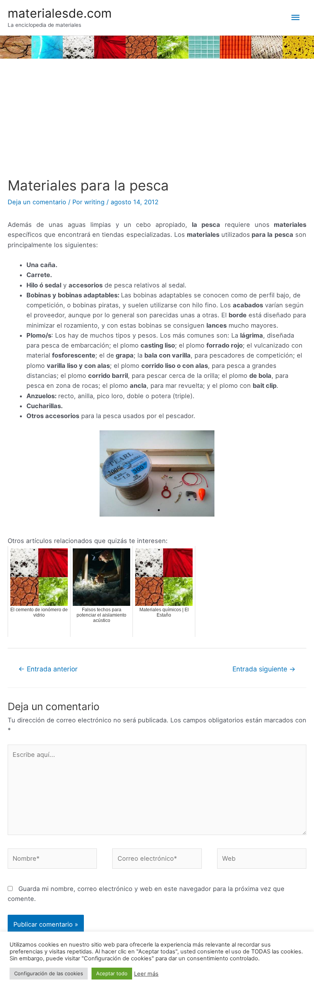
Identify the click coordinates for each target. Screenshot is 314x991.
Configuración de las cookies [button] (48, 973)
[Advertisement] (157, 120)
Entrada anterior (48, 669)
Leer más (146, 973)
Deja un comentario (37, 202)
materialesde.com (60, 13)
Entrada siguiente (264, 669)
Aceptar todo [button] (112, 973)
